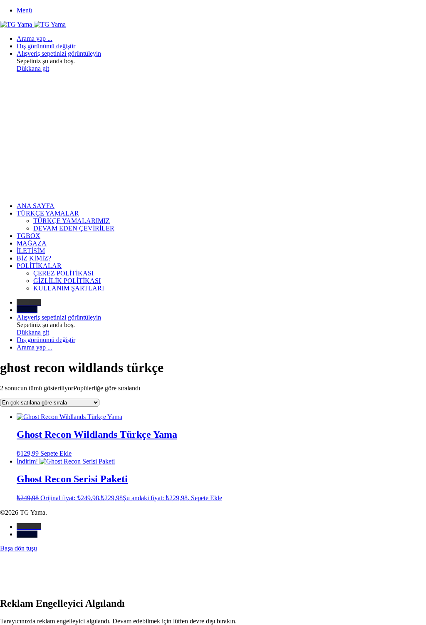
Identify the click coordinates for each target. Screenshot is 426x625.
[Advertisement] (213, 137)
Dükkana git (33, 68)
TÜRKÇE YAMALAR (48, 213)
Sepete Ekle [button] (56, 453)
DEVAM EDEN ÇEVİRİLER (73, 228)
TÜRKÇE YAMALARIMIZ (71, 220)
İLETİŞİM (31, 250)
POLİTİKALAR (39, 265)
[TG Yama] (33, 24)
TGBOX (28, 235)
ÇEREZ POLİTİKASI (63, 273)
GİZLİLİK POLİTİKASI (67, 280)
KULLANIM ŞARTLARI (68, 288)
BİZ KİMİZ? (34, 258)
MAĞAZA (32, 243)
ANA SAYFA (35, 205)
